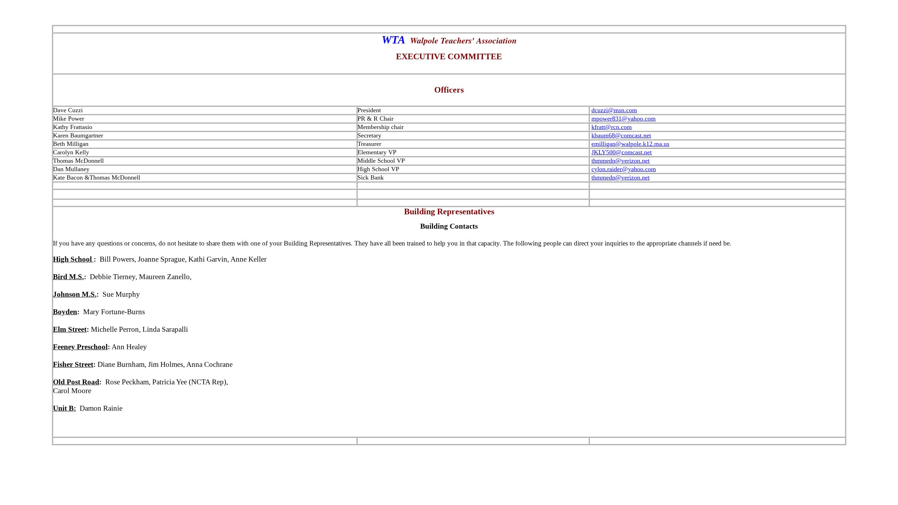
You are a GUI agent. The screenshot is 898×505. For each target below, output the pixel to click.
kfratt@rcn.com (611, 126)
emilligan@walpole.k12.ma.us (630, 143)
